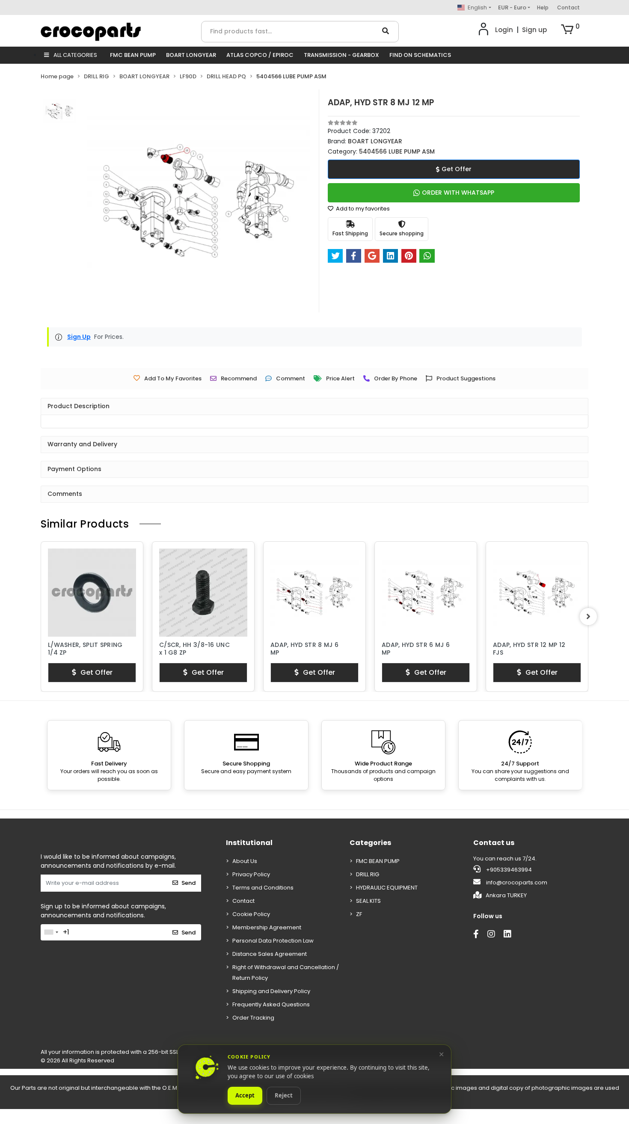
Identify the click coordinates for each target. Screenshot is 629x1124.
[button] (570, 30)
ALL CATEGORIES (74, 55)
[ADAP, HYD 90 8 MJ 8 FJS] (537, 593)
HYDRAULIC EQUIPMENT (387, 888)
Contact (568, 7)
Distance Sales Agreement (269, 954)
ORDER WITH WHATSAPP (458, 192)
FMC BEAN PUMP (133, 55)
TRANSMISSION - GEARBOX (341, 55)
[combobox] (51, 932)
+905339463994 (508, 870)
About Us (244, 861)
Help (543, 7)
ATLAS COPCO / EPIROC (260, 55)
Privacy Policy (251, 874)
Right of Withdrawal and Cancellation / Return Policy (285, 972)
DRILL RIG (367, 874)
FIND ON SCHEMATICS (420, 55)
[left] (40, 616)
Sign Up (79, 336)
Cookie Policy (251, 914)
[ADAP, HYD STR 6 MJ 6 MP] (314, 593)
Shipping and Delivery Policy (271, 991)
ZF (359, 914)
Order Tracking (253, 1018)
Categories (370, 843)
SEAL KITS (368, 901)
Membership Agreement (266, 927)
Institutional (249, 843)
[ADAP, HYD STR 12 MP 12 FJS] (426, 593)
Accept (245, 1096)
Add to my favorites (362, 209)
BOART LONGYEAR (191, 55)
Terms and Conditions (263, 888)
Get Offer (457, 169)
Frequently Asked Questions (271, 1004)
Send (188, 883)
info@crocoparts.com (516, 882)
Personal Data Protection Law (273, 941)
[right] (588, 616)
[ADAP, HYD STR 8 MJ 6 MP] (203, 593)
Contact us (493, 843)
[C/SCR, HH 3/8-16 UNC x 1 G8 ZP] (92, 593)
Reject (284, 1096)
